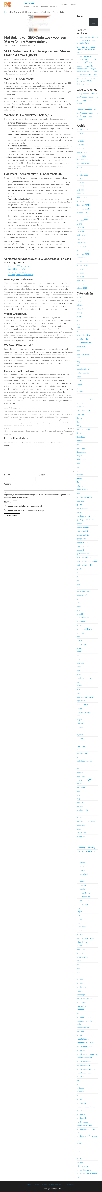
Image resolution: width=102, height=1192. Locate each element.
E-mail (42, 475)
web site (80, 991)
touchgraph (81, 949)
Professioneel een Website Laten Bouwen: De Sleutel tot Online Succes (87, 40)
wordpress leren (83, 1118)
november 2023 (83, 254)
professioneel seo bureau (29, 420)
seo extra (80, 878)
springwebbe (25, 46)
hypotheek (81, 633)
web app (80, 979)
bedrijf (25, 411)
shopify (79, 908)
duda (78, 463)
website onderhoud (84, 1058)
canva (79, 376)
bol (78, 365)
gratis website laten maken (87, 561)
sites (78, 923)
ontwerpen (81, 776)
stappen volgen (18, 423)
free (78, 493)
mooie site (81, 746)
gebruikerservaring (66, 414)
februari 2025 (82, 197)
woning (79, 1099)
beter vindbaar (32, 411)
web (78, 976)
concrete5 (81, 392)
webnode (80, 1010)
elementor (81, 467)
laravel (79, 685)
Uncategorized (15, 408)
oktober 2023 (82, 258)
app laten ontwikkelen (85, 343)
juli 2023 (80, 269)
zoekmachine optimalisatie (87, 1174)
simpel (79, 912)
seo (72, 420)
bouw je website (83, 369)
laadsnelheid (32, 417)
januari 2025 (81, 201)
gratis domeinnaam (84, 557)
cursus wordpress (83, 410)
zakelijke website (83, 1166)
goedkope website (84, 516)
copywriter (81, 407)
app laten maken (83, 339)
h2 (78, 576)
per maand (81, 787)
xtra (78, 1151)
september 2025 (83, 171)
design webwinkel (83, 429)
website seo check (84, 1073)
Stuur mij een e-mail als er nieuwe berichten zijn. (25, 510)
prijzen (79, 817)
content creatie (22, 414)
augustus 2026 (82, 130)
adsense (80, 305)
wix (78, 1095)
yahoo (79, 1155)
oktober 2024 (82, 212)
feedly (79, 478)
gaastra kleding (83, 508)
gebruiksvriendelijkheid (11, 417)
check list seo (82, 384)
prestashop (81, 806)
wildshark (80, 1092)
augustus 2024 (82, 220)
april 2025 (81, 190)
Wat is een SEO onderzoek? (18, 272)
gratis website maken (85, 565)
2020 (79, 301)
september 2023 (83, 261)
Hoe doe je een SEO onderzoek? (20, 275)
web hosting (81, 987)
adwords (80, 309)
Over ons (64, 4)
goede (79, 512)
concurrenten (42, 411)
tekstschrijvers (82, 942)
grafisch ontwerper (84, 554)
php (78, 791)
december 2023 (83, 250)
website (80, 1035)
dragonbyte (81, 452)
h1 (78, 572)
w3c (78, 964)
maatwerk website (84, 712)
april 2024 (81, 235)
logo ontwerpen (83, 704)
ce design (80, 380)
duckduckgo (81, 459)
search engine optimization (62, 420)
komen (79, 667)
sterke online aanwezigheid (32, 423)
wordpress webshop (84, 1126)
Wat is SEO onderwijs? (16, 269)
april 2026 (81, 145)
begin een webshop (84, 354)
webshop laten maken (85, 1017)
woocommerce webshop (86, 1107)
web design (81, 983)
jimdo (79, 652)
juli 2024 (80, 224)
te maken (80, 934)
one (78, 765)
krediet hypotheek (84, 678)
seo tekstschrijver (84, 893)
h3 (78, 580)
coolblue (80, 403)
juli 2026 (80, 133)
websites (80, 1076)
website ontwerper (84, 1061)
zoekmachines (17, 426)
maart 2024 (81, 239)
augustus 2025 (82, 175)
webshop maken (83, 1027)
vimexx (79, 961)
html (78, 603)
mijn (78, 731)
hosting (79, 599)
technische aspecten (47, 423)
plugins (79, 798)
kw (78, 682)
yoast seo (80, 1162)
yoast (79, 1159)
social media (81, 927)
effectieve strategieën (53, 414)
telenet (79, 945)
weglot (79, 1080)
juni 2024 (80, 228)
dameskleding (82, 418)
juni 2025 (80, 182)
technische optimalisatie (61, 423)
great (79, 569)
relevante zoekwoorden (45, 420)
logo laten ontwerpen (85, 697)
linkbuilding (40, 417)
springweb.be (31, 3)
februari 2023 (82, 288)
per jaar (80, 783)
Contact (73, 4)
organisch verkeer (9, 420)
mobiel (79, 742)
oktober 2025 (82, 167)
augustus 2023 (82, 265)
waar (78, 968)
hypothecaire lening (84, 629)
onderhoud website (84, 761)
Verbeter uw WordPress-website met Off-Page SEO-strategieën (86, 81)
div (78, 444)
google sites (81, 550)
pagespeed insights (84, 780)
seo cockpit (81, 870)
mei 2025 (80, 186)
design (79, 425)
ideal (79, 636)
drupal (79, 456)
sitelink (79, 919)
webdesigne (81, 1002)
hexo (78, 584)
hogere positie (23, 417)
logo (78, 693)
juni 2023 (80, 273)
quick (79, 829)
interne (79, 640)
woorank (80, 1110)
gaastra (80, 505)
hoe (78, 588)
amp (78, 328)
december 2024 (83, 205)
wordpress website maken (87, 1136)
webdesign (81, 994)
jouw (78, 659)
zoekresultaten (27, 426)
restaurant (81, 836)
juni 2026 (80, 137)
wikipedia (80, 1088)
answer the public (83, 335)
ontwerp (80, 772)
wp (78, 1140)
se (77, 840)
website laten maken (84, 1046)
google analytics (83, 535)
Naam (7, 475)
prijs (78, 814)
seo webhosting (83, 900)
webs (79, 1013)
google (79, 523)
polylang (80, 802)
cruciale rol (42, 414)
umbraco (80, 953)
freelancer (81, 501)
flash (78, 482)
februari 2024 (82, 243)
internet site (81, 644)
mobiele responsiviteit (51, 417)
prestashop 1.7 (82, 810)
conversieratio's (33, 414)
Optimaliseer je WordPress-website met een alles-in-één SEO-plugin (87, 59)
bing (78, 358)
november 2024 (83, 209)
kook (78, 670)
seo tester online (83, 896)
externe (80, 474)
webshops (80, 1031)
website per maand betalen (87, 1069)
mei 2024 (80, 231)
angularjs (80, 331)
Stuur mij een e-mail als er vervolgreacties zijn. (24, 506)
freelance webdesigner (86, 497)
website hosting (83, 1039)
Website (7, 484)
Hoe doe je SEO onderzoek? (18, 266)
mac (78, 716)
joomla (79, 655)
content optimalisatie (85, 399)
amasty (79, 324)
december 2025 (83, 160)
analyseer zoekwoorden (15, 411)
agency (79, 312)
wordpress (81, 1114)
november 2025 (83, 163)
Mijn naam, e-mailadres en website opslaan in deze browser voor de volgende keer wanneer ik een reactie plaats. (37, 496)
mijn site (80, 734)
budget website (83, 373)
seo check (80, 866)
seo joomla (81, 881)
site (78, 915)
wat (78, 972)
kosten (79, 674)
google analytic (83, 531)
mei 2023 (80, 276)
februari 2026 (82, 152)
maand (79, 708)
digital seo (81, 437)
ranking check (82, 832)
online (79, 768)
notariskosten (82, 753)
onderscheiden (63, 417)
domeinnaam (81, 448)
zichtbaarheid (8, 426)
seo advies (81, 863)
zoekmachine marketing (86, 1170)
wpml (79, 1143)
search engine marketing (86, 848)
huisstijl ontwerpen (84, 618)
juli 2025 (80, 178)
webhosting (81, 1006)
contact (79, 395)
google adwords (83, 527)
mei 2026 (80, 141)
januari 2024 (81, 246)
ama (78, 320)
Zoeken (80, 16)
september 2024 (83, 216)
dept (78, 422)
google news (81, 538)
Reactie (7, 446)
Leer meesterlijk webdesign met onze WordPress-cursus (87, 50)
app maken (81, 346)
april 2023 (81, 280)
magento (80, 719)
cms (78, 388)
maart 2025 (81, 194)
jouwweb (80, 663)
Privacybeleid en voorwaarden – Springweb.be (59, 1185)
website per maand (84, 1065)
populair (18, 420)
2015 (79, 297)
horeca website (83, 595)
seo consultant (82, 874)
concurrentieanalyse (54, 411)
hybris (79, 625)
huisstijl (80, 614)
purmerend (81, 825)
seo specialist (82, 885)
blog (78, 361)
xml (78, 1147)
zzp (78, 1177)
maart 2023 (81, 284)
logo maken (81, 701)
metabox (80, 727)
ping (78, 795)
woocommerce (82, 1103)
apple (79, 350)
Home (6, 12)
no (78, 750)
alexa (79, 316)
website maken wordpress (87, 1054)
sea (78, 844)
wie (78, 1084)
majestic (80, 723)
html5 (79, 606)
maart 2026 (81, 148)
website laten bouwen (85, 1043)
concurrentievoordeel (10, 414)
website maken (82, 1050)
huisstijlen (81, 621)
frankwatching (82, 490)
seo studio (81, 889)
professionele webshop (86, 821)
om (78, 757)
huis (78, 610)
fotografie (81, 486)
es (77, 471)
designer (80, 433)
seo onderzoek (8, 423)
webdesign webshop (84, 998)
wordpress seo (82, 1122)
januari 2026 (81, 156)
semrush (80, 855)
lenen (79, 689)
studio (79, 930)
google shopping (83, 546)
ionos (79, 648)
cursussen (80, 414)
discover (80, 441)
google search (82, 542)
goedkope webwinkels (85, 520)
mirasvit (80, 738)
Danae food (81, 110)
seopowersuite (82, 904)
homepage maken (83, 591)
